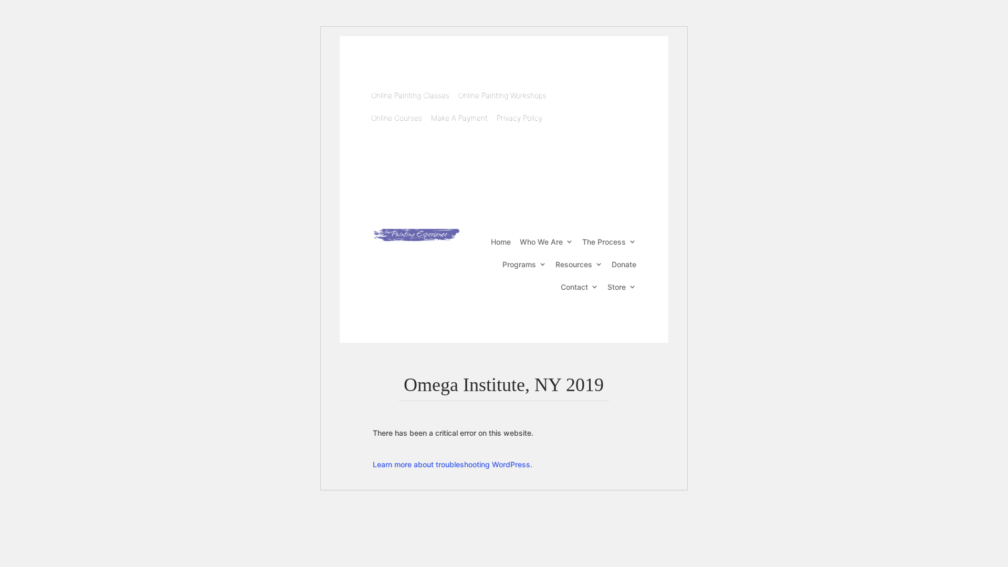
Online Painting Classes (410, 95)
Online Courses (396, 117)
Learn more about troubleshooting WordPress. (452, 464)
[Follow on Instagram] (626, 111)
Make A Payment (459, 117)
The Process (604, 241)
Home (501, 241)
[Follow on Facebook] (580, 90)
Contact (574, 286)
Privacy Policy (519, 117)
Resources (573, 264)
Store (616, 286)
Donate (624, 264)
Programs (519, 264)
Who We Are (541, 241)
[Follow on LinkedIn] (622, 90)
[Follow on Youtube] (601, 90)
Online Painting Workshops (502, 95)
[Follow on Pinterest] (605, 111)
